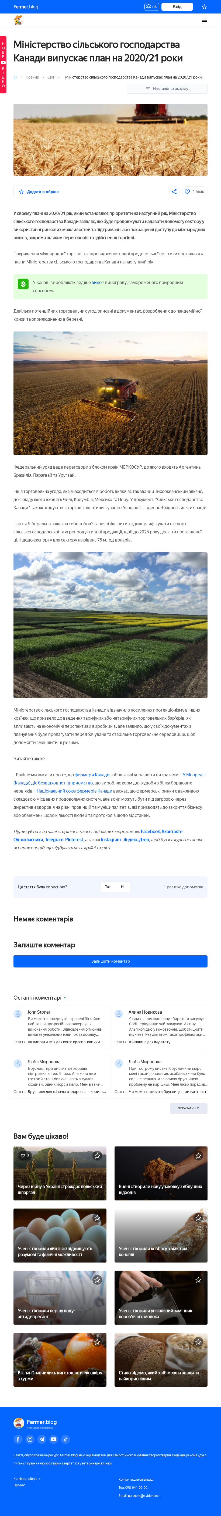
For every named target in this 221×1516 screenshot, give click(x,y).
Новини (33, 77)
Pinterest (74, 839)
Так (107, 887)
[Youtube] (53, 1439)
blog (25, 6)
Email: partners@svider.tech (139, 1496)
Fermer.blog (18, 20)
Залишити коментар (110, 961)
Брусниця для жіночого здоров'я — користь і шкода (66, 1092)
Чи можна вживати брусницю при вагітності (168, 1092)
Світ (50, 77)
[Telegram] (41, 1439)
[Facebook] (18, 1439)
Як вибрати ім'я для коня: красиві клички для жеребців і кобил (64, 1042)
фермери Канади (92, 774)
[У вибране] (97, 1155)
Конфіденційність (26, 1479)
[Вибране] (204, 7)
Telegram (54, 839)
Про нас (19, 1485)
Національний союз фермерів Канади (74, 791)
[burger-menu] (204, 20)
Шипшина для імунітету (149, 1042)
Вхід (177, 6)
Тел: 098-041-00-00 (133, 1488)
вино (97, 282)
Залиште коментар (44, 944)
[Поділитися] (174, 191)
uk (153, 7)
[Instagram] (29, 1439)
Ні (122, 887)
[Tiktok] (65, 1439)
